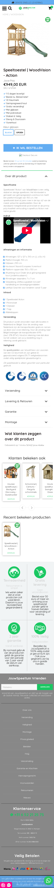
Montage (11, 422)
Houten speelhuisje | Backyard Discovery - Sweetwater (11, 489)
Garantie (10, 411)
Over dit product (16, 176)
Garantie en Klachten (27, 768)
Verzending (12, 390)
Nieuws (27, 797)
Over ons (27, 710)
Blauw (8, 132)
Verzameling (27, 761)
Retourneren (27, 790)
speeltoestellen (13, 350)
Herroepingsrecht (27, 775)
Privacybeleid (27, 739)
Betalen (27, 746)
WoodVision (17, 14)
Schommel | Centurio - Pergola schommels (31, 488)
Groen (19, 132)
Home (6, 14)
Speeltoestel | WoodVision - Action (11, 546)
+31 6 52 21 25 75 (28, 814)
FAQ (27, 753)
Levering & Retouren (18, 401)
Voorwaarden (27, 783)
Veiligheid (27, 724)
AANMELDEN (45, 687)
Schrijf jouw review (35, 445)
